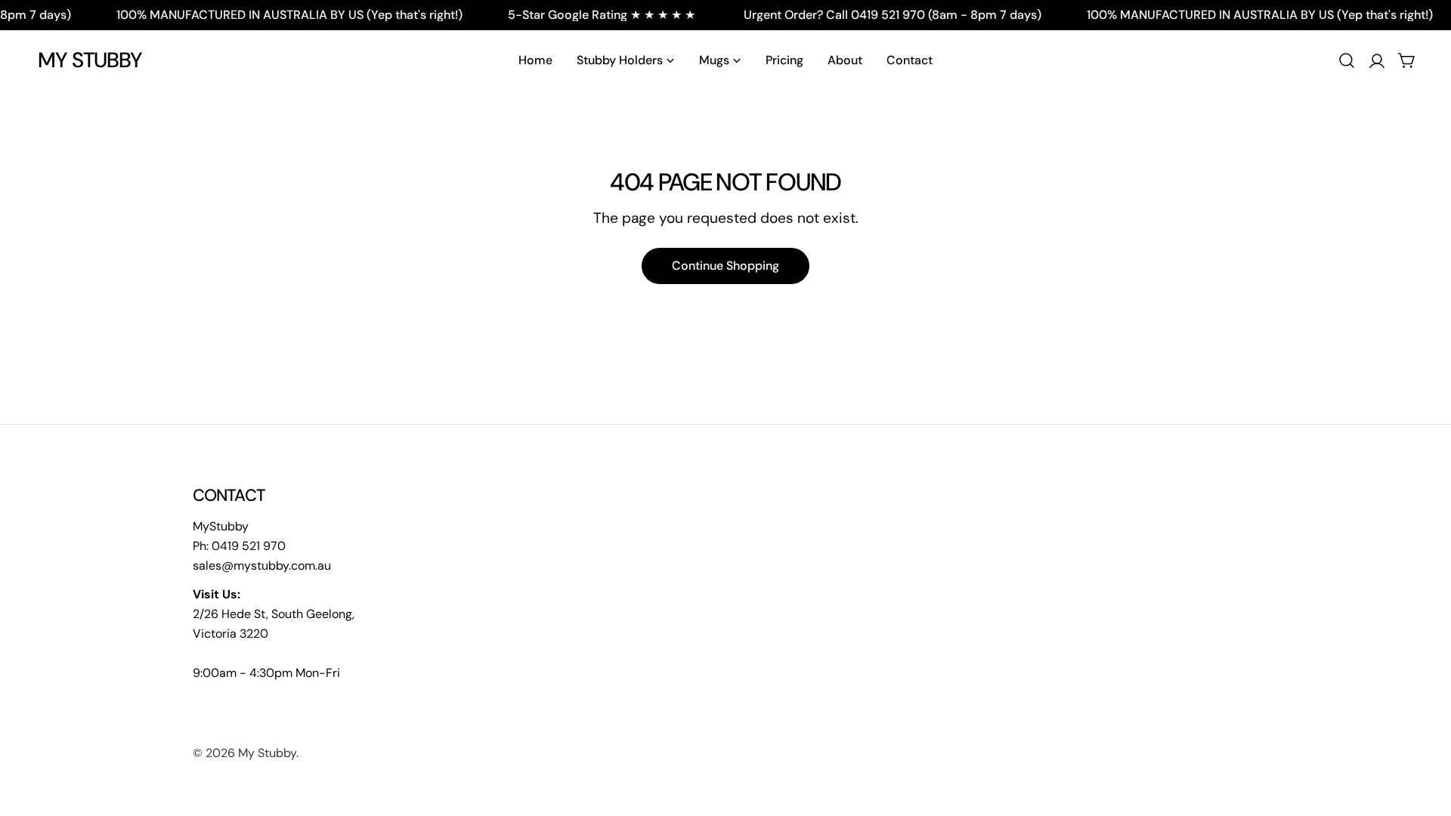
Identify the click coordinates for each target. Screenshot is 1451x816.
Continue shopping (725, 266)
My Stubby (90, 60)
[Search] (1347, 60)
